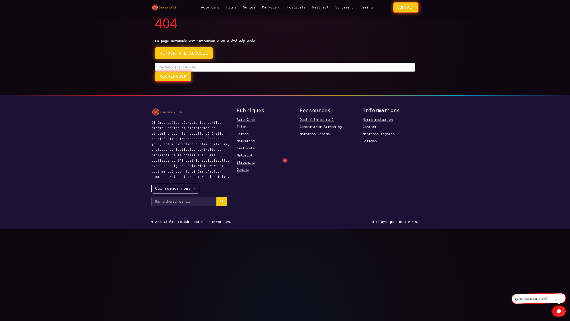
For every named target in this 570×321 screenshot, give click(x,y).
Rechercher (173, 76)
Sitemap (370, 141)
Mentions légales (379, 134)
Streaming (344, 7)
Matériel (320, 7)
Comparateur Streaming (321, 127)
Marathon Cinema (315, 134)
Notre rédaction (378, 119)
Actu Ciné (210, 7)
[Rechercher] (221, 201)
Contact (405, 7)
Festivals (296, 7)
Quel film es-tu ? (317, 119)
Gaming (366, 7)
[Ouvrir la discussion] (559, 311)
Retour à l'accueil (184, 53)
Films (231, 7)
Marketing (271, 7)
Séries (249, 7)
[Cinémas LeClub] (164, 7)
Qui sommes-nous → (175, 188)
